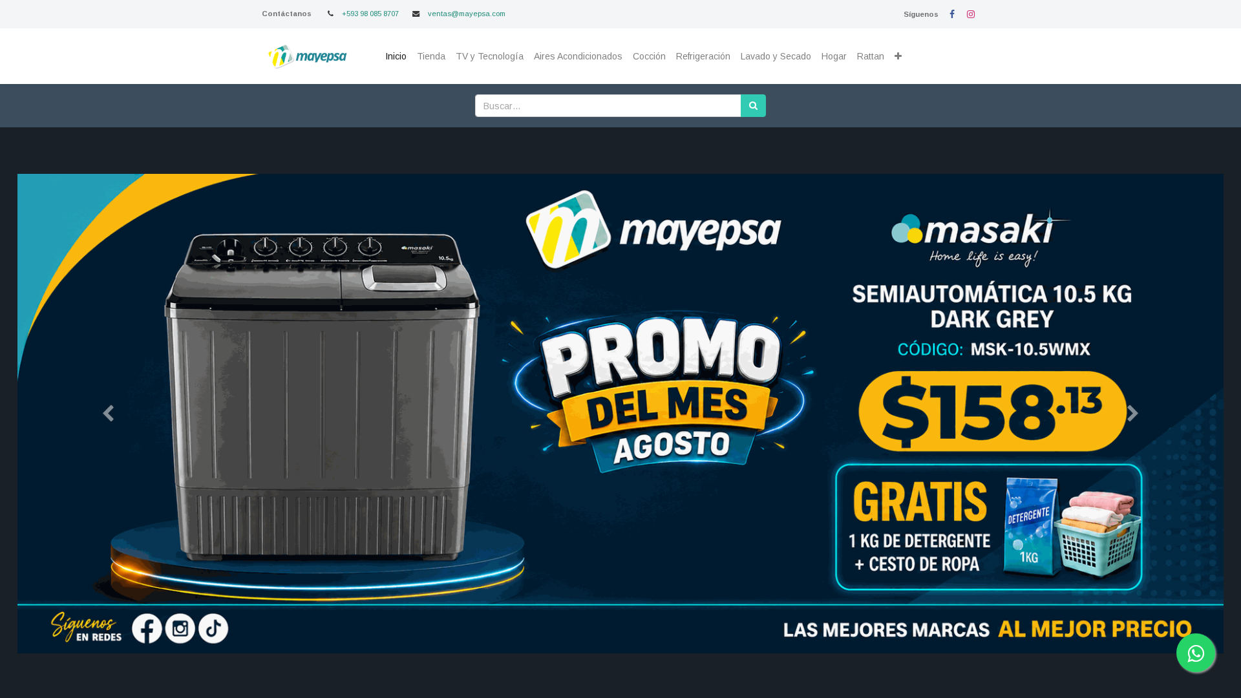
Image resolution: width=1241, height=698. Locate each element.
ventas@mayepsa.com (466, 13)
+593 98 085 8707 (370, 13)
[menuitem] (396, 57)
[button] (898, 57)
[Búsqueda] (753, 105)
